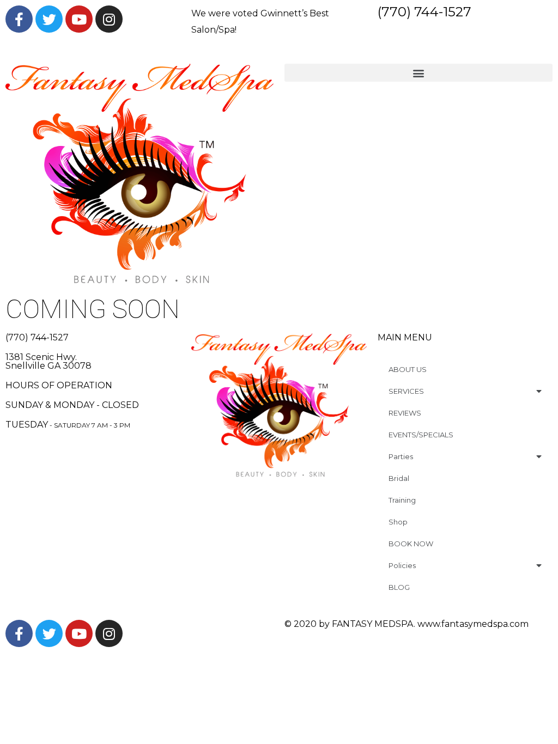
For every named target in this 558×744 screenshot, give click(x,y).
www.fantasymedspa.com (473, 624)
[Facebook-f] (19, 19)
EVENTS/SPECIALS (421, 434)
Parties (401, 456)
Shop (398, 521)
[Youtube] (79, 19)
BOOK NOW (411, 543)
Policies (402, 565)
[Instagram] (109, 19)
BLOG (399, 587)
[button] (418, 73)
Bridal (399, 478)
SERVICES (406, 391)
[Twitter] (49, 19)
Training (402, 500)
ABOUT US (408, 369)
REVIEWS (405, 412)
